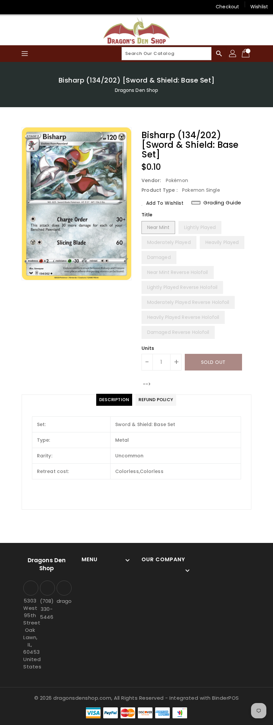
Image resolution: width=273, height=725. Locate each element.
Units (147, 348)
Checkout (227, 6)
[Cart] (246, 53)
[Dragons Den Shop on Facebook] (11, 7)
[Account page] (233, 53)
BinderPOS (225, 697)
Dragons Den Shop (136, 90)
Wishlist (259, 6)
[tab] (114, 400)
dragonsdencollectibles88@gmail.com (63, 601)
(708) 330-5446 (46, 609)
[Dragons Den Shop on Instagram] (23, 7)
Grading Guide (222, 202)
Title (147, 214)
